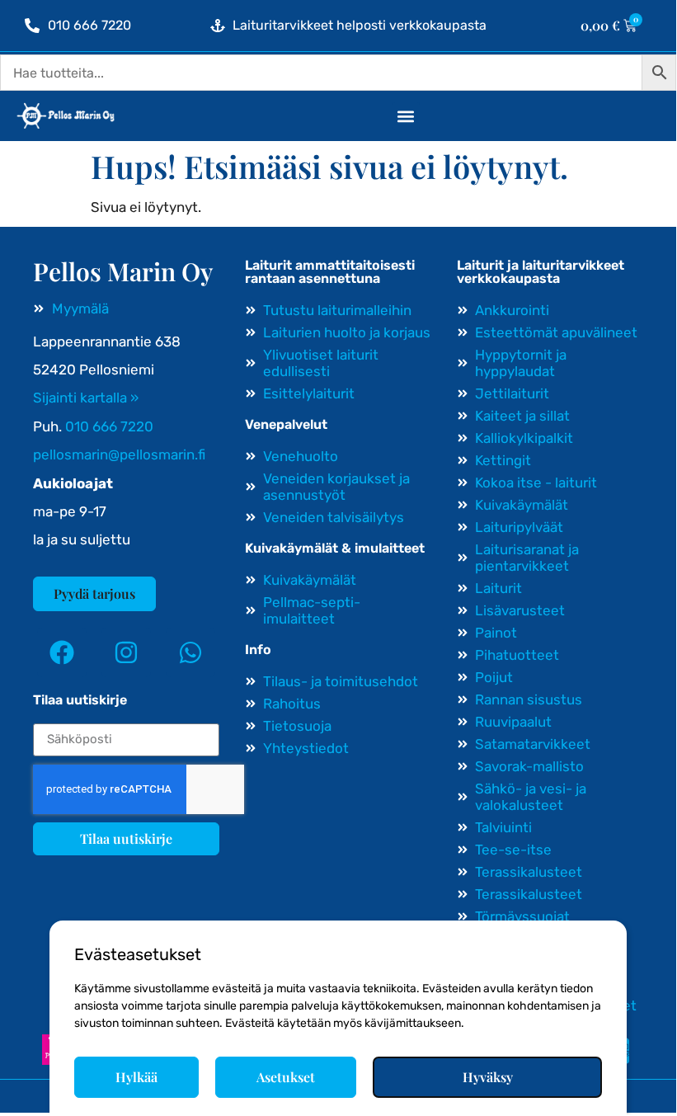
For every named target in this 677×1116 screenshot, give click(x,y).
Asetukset (285, 1076)
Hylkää (136, 1076)
